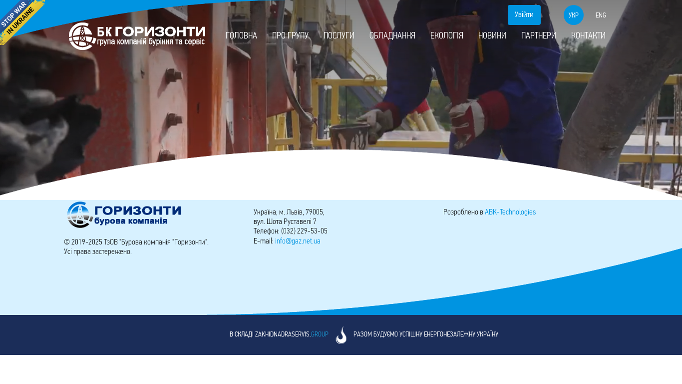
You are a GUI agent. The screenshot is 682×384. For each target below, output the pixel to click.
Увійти (524, 15)
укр (574, 16)
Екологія (446, 36)
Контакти (588, 36)
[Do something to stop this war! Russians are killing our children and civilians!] (22, 22)
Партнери (538, 36)
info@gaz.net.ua (298, 242)
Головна (241, 36)
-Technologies (510, 212)
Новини (492, 36)
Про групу (290, 36)
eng (601, 16)
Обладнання (392, 36)
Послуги (339, 36)
